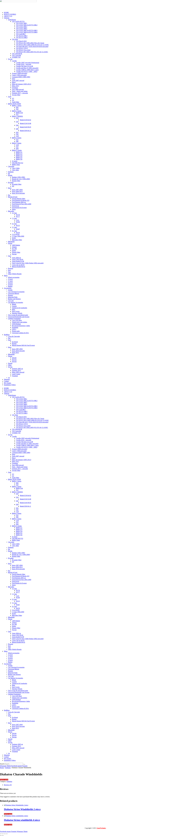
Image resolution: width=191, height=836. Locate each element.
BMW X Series (17, 150)
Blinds (14, 304)
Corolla (14, 61)
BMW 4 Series (16, 138)
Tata (9, 272)
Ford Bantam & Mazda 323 (20, 200)
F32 (17, 139)
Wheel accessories (13, 277)
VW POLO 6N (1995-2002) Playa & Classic (30, 43)
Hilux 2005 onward (18, 372)
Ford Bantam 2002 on (19, 202)
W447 (18, 229)
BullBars (7, 334)
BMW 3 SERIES (17, 116)
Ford (9, 340)
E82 (17, 107)
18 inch (10, 283)
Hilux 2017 (15, 86)
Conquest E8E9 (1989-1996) (21, 77)
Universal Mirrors (13, 293)
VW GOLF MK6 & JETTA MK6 (26, 32)
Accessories (7, 288)
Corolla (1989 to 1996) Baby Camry (27, 70)
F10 (17, 147)
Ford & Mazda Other (18, 198)
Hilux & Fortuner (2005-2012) (21, 84)
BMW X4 (19, 156)
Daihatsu (11, 172)
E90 (17, 129)
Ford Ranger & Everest (19, 207)
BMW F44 (19, 113)
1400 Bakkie (16, 245)
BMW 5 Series (16, 143)
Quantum (15, 87)
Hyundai (10, 182)
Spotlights (15, 327)
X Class (14, 231)
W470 (18, 232)
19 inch (10, 284)
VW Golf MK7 (21, 34)
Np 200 (14, 249)
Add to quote (4, 780)
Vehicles (6, 18)
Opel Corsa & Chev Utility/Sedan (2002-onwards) (28, 263)
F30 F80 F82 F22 (17, 163)
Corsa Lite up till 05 (18, 265)
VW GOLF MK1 (21, 23)
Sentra (14, 250)
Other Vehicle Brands (14, 274)
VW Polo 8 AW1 (21, 41)
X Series (14, 161)
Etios (13, 79)
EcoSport (15, 342)
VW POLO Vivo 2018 (23, 50)
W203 (14, 238)
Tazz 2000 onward (18, 89)
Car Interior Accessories (15, 302)
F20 (17, 109)
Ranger (14, 343)
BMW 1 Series (16, 105)
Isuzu (9, 188)
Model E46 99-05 (25, 127)
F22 (17, 114)
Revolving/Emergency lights (21, 326)
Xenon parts (16, 331)
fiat (9, 173)
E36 (17, 121)
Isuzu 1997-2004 (17, 190)
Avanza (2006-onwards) (19, 73)
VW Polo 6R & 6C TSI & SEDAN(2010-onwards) (32, 46)
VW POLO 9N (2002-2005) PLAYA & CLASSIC (32, 52)
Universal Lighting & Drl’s (20, 333)
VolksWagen (12, 19)
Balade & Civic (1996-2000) (21, 179)
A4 (13, 100)
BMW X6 (19, 159)
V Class (14, 227)
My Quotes (7, 383)
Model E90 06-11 (25, 130)
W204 (18, 222)
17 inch (10, 281)
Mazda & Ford (12, 197)
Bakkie (10, 286)
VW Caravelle (16, 55)
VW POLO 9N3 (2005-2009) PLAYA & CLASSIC (32, 45)
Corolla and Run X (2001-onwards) (27, 68)
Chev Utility (16, 168)
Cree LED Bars (17, 320)
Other (10, 365)
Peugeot (10, 268)
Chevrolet (11, 166)
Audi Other (15, 102)
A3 (13, 98)
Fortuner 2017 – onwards (20, 93)
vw (9, 377)
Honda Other (16, 181)
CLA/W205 (15, 234)
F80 (17, 141)
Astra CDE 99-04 (17, 259)
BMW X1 (19, 152)
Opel (9, 256)
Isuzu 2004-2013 (17, 191)
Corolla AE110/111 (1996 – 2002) (26, 71)
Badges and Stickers (14, 299)
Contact (6, 381)
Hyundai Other (16, 184)
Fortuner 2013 (16, 370)
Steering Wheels (17, 313)
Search (2, 764)
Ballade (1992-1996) (18, 177)
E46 (17, 125)
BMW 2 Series (16, 111)
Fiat (9, 338)
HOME (6, 12)
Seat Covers (15, 311)
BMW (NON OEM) (14, 104)
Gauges (14, 306)
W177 (18, 216)
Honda (10, 175)
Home (2, 767)
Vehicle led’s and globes (19, 322)
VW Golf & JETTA (18, 21)
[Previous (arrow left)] (1, 835)
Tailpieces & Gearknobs (19, 308)
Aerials (10, 290)
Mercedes (11, 211)
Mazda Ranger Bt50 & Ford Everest (23, 345)
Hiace (14, 82)
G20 (17, 136)
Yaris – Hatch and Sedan (19, 91)
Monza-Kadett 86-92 (18, 266)
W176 (18, 215)
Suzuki (10, 363)
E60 (17, 148)
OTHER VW (16, 57)
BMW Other (16, 164)
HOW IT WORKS (10, 14)
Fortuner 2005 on (17, 368)
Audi (9, 96)
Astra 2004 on (16, 258)
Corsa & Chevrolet (14, 336)
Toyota (10, 59)
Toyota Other (16, 95)
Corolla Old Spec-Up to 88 (24, 66)
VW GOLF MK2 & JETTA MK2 (26, 25)
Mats (13, 309)
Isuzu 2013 (15, 352)
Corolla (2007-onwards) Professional (27, 62)
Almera (14, 247)
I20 (13, 186)
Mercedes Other (17, 240)
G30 (17, 145)
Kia (9, 195)
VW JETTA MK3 (21, 36)
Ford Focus (15, 206)
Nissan (10, 243)
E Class (14, 224)
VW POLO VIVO (22, 48)
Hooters (10, 295)
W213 (18, 225)
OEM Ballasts (16, 324)
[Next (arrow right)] (3, 835)
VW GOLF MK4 (21, 28)
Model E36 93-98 (25, 123)
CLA (17, 220)
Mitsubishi (11, 241)
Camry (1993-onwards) (19, 75)
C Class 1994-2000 (18, 236)
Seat (9, 270)
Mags (5, 275)
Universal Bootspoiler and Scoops (18, 317)
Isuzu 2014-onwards (18, 193)
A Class (14, 213)
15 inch (10, 279)
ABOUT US (8, 16)
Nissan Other (16, 252)
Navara (14, 254)
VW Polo (15, 39)
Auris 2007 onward (18, 80)
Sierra (14, 209)
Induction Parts (12, 297)
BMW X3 (19, 154)
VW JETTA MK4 (21, 37)
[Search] (24, 764)
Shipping (7, 379)
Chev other (15, 170)
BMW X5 (19, 157)
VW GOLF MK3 (21, 27)
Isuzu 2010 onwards (18, 351)
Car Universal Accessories (16, 292)
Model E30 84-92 (25, 120)
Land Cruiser (16, 374)
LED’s (14, 329)
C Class (14, 218)
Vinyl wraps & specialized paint (18, 315)
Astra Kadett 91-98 (18, 261)
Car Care (11, 300)
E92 (17, 132)
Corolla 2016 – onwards (23, 64)
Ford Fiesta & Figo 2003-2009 (21, 204)
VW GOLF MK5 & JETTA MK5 (26, 30)
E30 (17, 118)
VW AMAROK (17, 53)
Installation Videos (10, 385)
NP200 (14, 358)
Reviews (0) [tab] (8, 785)
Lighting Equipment (14, 318)
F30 (17, 134)
